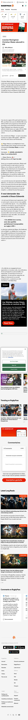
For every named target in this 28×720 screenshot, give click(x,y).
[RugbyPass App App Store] (8, 647)
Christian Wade (13, 147)
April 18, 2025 (17, 159)
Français (16, 686)
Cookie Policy (10, 357)
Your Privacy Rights (14, 361)
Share (12, 75)
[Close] (25, 349)
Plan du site (4, 677)
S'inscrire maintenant (19, 661)
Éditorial (16, 703)
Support (16, 695)
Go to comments (8, 619)
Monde (15, 680)
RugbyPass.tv (17, 664)
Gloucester (17, 131)
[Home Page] (7, 6)
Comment (6, 75)
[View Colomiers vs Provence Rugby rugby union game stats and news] (22, 17)
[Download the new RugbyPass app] (14, 334)
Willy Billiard (8, 47)
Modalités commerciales (7, 706)
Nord (15, 673)
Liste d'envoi (17, 667)
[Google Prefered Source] (21, 75)
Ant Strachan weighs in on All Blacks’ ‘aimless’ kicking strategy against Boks (11, 599)
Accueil (3, 661)
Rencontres (14, 9)
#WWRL (12, 152)
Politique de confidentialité (5, 695)
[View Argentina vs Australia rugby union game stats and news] (13, 17)
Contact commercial (17, 699)
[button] (14, 508)
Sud (15, 676)
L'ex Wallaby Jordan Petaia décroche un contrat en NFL (13, 303)
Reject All (14, 365)
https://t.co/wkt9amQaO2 (9, 154)
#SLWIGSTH (19, 152)
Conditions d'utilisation (7, 699)
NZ (15, 683)
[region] (14, 360)
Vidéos (3, 674)
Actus (2, 9)
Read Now (8, 323)
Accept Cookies (14, 369)
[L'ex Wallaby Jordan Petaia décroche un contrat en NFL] (14, 291)
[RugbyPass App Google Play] (20, 647)
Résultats (7, 9)
